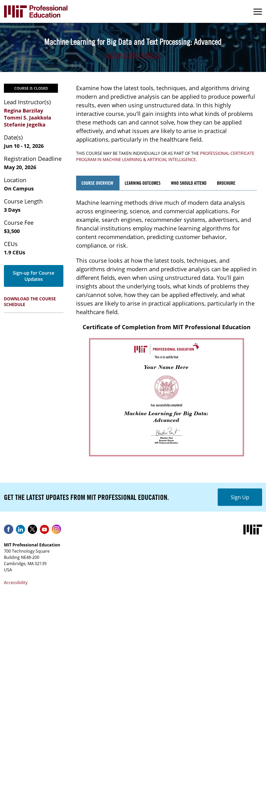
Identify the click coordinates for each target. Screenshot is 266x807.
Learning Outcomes (143, 183)
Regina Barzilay (23, 110)
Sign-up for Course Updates (33, 276)
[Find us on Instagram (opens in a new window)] (56, 531)
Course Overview (97, 183)
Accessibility (16, 582)
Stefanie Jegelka (24, 124)
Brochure (226, 183)
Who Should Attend (189, 183)
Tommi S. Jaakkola (27, 117)
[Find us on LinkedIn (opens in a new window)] (20, 531)
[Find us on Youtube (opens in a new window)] (44, 531)
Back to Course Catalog (133, 55)
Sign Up (240, 497)
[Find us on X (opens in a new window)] (32, 531)
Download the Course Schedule (30, 301)
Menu (257, 11)
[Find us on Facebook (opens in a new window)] (8, 531)
